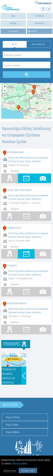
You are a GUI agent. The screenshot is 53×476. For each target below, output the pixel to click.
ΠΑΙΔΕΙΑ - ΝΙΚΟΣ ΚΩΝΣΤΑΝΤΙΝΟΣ (19, 190)
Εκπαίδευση (36, 161)
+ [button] (5, 86)
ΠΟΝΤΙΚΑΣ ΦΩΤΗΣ (14, 227)
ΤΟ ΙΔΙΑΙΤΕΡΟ (12, 265)
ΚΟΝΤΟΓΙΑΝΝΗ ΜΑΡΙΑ (15, 152)
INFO (13, 15)
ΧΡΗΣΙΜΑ (13, 23)
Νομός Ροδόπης (13, 417)
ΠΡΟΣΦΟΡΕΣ (40, 23)
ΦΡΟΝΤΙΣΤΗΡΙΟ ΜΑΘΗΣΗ (16, 303)
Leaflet (36, 118)
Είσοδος (34, 31)
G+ (50, 8)
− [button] (5, 90)
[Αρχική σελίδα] (12, 9)
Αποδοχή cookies (28, 470)
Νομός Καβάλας (12, 432)
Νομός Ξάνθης (12, 424)
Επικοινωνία (13, 31)
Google (49, 118)
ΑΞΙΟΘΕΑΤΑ (40, 15)
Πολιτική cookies (19, 463)
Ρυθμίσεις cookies (9, 470)
